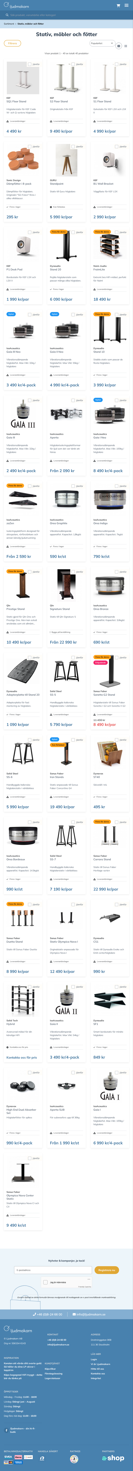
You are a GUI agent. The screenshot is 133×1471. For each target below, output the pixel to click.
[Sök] (7, 15)
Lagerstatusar (52, 1378)
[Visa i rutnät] (118, 46)
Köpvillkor (50, 1368)
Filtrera (12, 43)
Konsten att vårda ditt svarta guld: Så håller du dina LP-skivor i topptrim (23, 1367)
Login (94, 1359)
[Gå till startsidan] (16, 5)
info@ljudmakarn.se (91, 1314)
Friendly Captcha (84, 1287)
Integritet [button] (96, 1378)
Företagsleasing (53, 1373)
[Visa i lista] (126, 46)
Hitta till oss (97, 1368)
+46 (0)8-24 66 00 (49, 1314)
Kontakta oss (98, 1373)
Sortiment (9, 23)
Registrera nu (106, 1270)
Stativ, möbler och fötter (31, 23)
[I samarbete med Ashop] (113, 1458)
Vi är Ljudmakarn (100, 1364)
